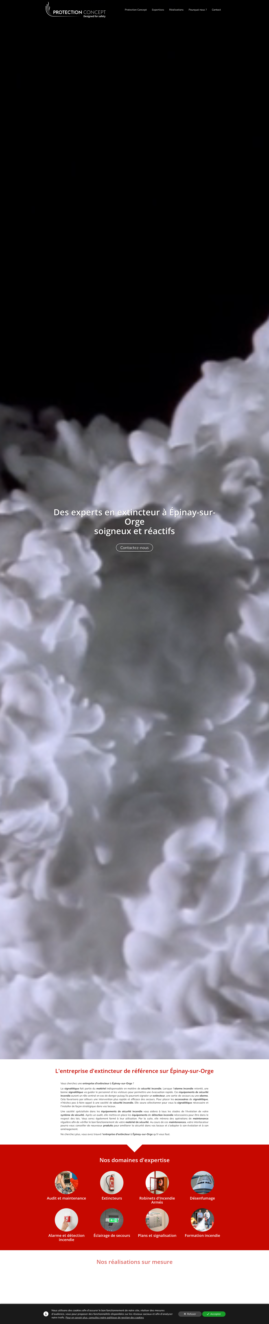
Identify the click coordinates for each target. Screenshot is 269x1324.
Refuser (191, 1313)
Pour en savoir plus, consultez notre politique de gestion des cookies (105, 1317)
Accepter (215, 1313)
